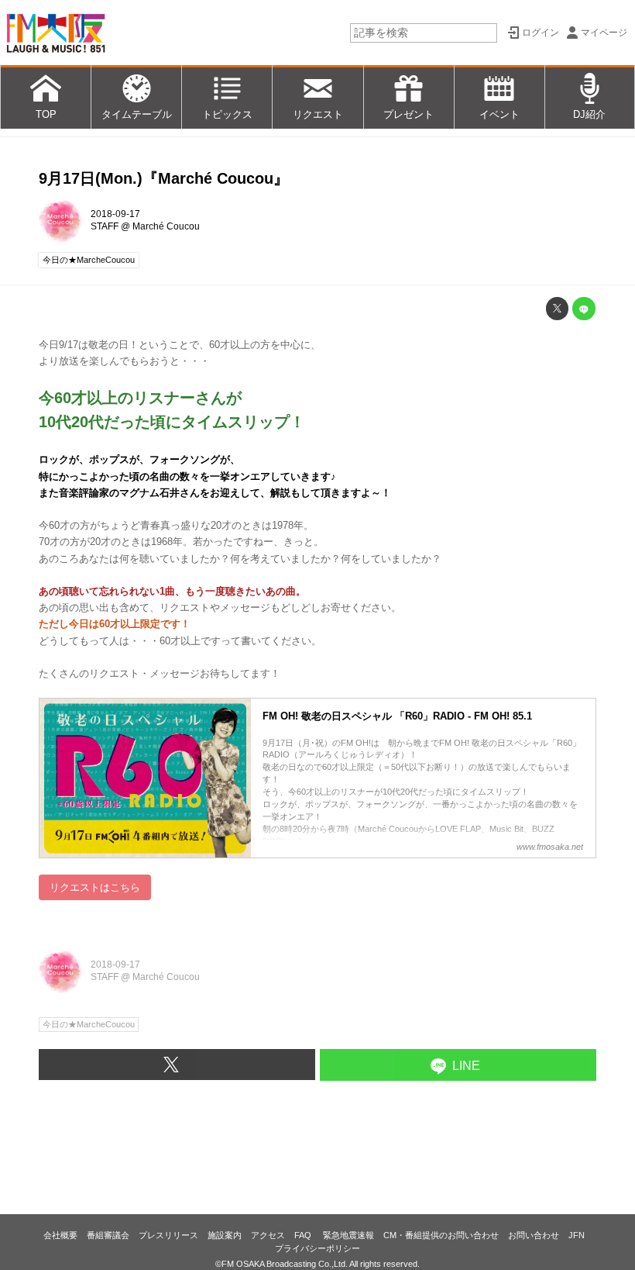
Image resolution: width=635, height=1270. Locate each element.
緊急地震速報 (348, 1235)
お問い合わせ (533, 1235)
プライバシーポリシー (317, 1248)
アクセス (268, 1235)
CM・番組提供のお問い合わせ (441, 1235)
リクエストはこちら (95, 887)
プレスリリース (168, 1235)
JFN (576, 1235)
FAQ (304, 1235)
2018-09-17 (115, 214)
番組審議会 (108, 1235)
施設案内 (225, 1235)
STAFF (104, 226)
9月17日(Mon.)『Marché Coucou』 (164, 178)
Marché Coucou (166, 226)
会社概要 (60, 1235)
